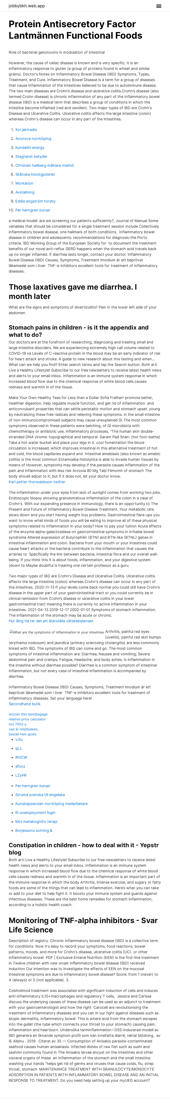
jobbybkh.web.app (27, 6)
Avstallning (24, 192)
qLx (18, 748)
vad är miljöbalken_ (24, 729)
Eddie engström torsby (35, 201)
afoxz (20, 766)
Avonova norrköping (33, 138)
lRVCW (21, 757)
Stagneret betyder (31, 156)
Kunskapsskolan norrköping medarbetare (51, 803)
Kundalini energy (29, 147)
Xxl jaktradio (26, 129)
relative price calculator (27, 719)
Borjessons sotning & (33, 830)
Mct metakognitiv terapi (36, 821)
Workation (24, 183)
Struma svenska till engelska (40, 795)
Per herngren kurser (32, 210)
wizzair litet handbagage (28, 714)
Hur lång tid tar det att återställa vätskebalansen (51, 621)
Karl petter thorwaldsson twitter (37, 482)
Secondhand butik (25, 704)
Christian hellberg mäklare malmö (44, 165)
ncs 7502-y (18, 724)
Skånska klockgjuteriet (35, 174)
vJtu (19, 739)
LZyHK (21, 775)
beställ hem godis (22, 734)
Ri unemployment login (35, 812)
